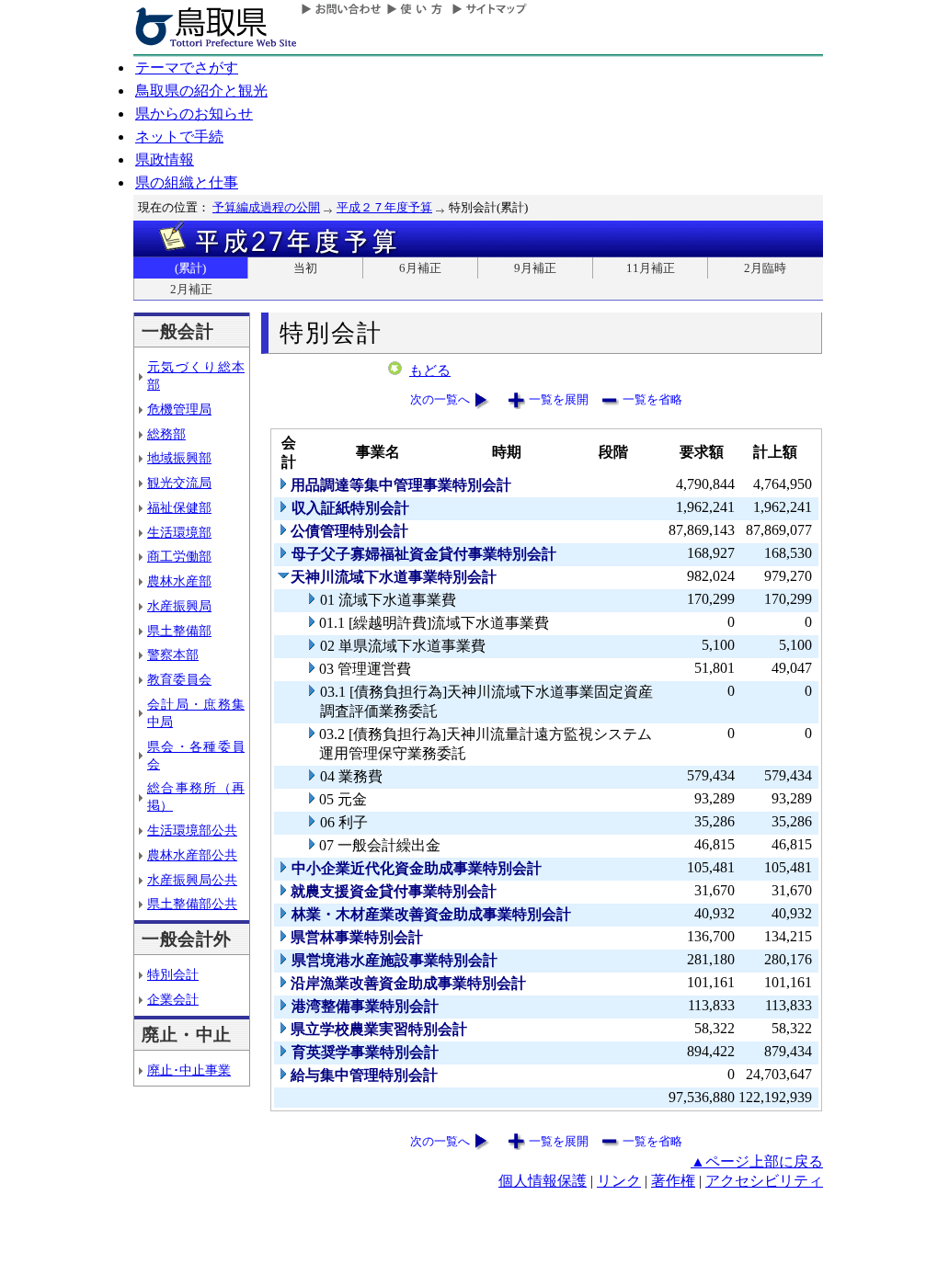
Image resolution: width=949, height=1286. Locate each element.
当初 (305, 268)
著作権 (673, 1181)
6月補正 (420, 268)
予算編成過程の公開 (266, 207)
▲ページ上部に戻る (757, 1161)
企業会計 (173, 999)
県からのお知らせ (194, 113)
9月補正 (535, 268)
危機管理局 (179, 409)
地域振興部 (179, 457)
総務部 (166, 434)
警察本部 (173, 654)
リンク (619, 1181)
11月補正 (650, 268)
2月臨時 (765, 268)
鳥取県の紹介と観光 (201, 90)
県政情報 (164, 159)
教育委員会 (179, 679)
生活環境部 (179, 532)
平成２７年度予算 (384, 207)
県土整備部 (179, 630)
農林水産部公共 (192, 855)
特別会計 (173, 974)
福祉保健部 (179, 507)
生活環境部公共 (192, 830)
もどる (430, 370)
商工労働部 (179, 556)
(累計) (190, 268)
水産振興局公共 (192, 879)
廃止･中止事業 (189, 1070)
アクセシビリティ (764, 1181)
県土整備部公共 (192, 903)
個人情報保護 (542, 1181)
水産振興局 (179, 605)
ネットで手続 (179, 136)
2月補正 (191, 289)
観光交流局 (179, 482)
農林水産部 (179, 581)
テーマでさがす (186, 67)
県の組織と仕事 (186, 182)
